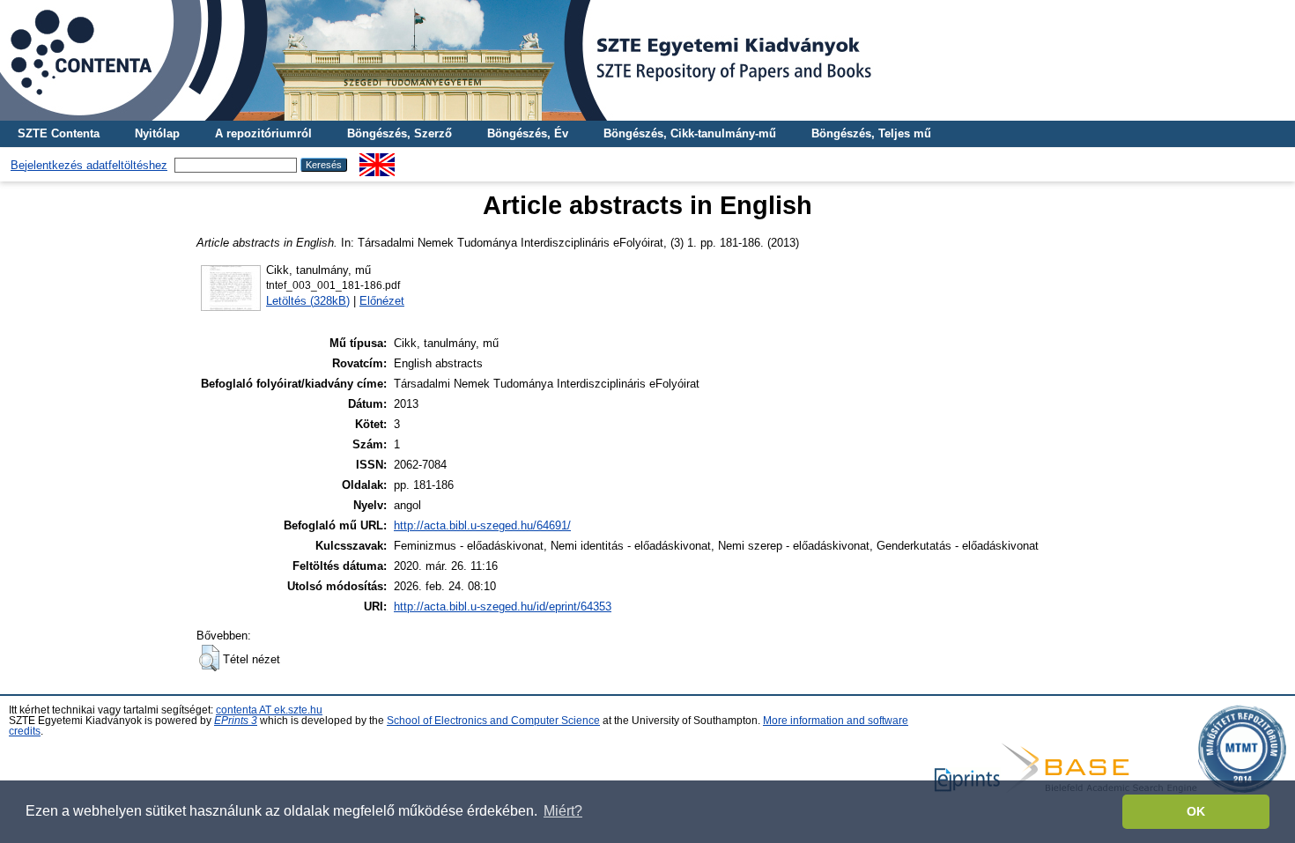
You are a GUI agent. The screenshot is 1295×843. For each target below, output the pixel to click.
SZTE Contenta (59, 133)
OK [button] (1196, 811)
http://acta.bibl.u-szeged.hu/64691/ (482, 525)
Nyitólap (157, 133)
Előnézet (381, 300)
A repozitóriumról (263, 133)
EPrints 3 (235, 720)
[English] (377, 159)
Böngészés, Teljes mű (871, 133)
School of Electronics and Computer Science (493, 720)
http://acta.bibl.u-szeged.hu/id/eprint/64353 (502, 606)
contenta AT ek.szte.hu (269, 710)
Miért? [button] (563, 810)
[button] (209, 658)
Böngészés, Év (527, 133)
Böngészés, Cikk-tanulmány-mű (689, 133)
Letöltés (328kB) (308, 300)
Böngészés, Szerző (399, 133)
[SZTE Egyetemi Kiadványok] (647, 60)
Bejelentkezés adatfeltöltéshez (89, 165)
